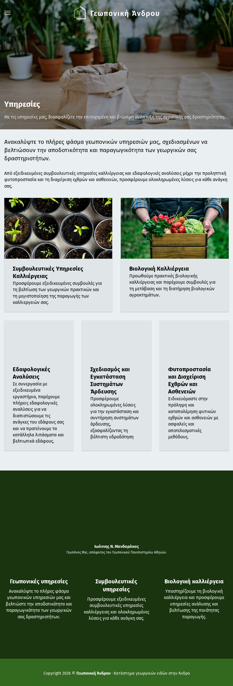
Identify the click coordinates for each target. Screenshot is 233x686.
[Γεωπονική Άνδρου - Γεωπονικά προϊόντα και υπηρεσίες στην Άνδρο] (116, 12)
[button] (7, 13)
